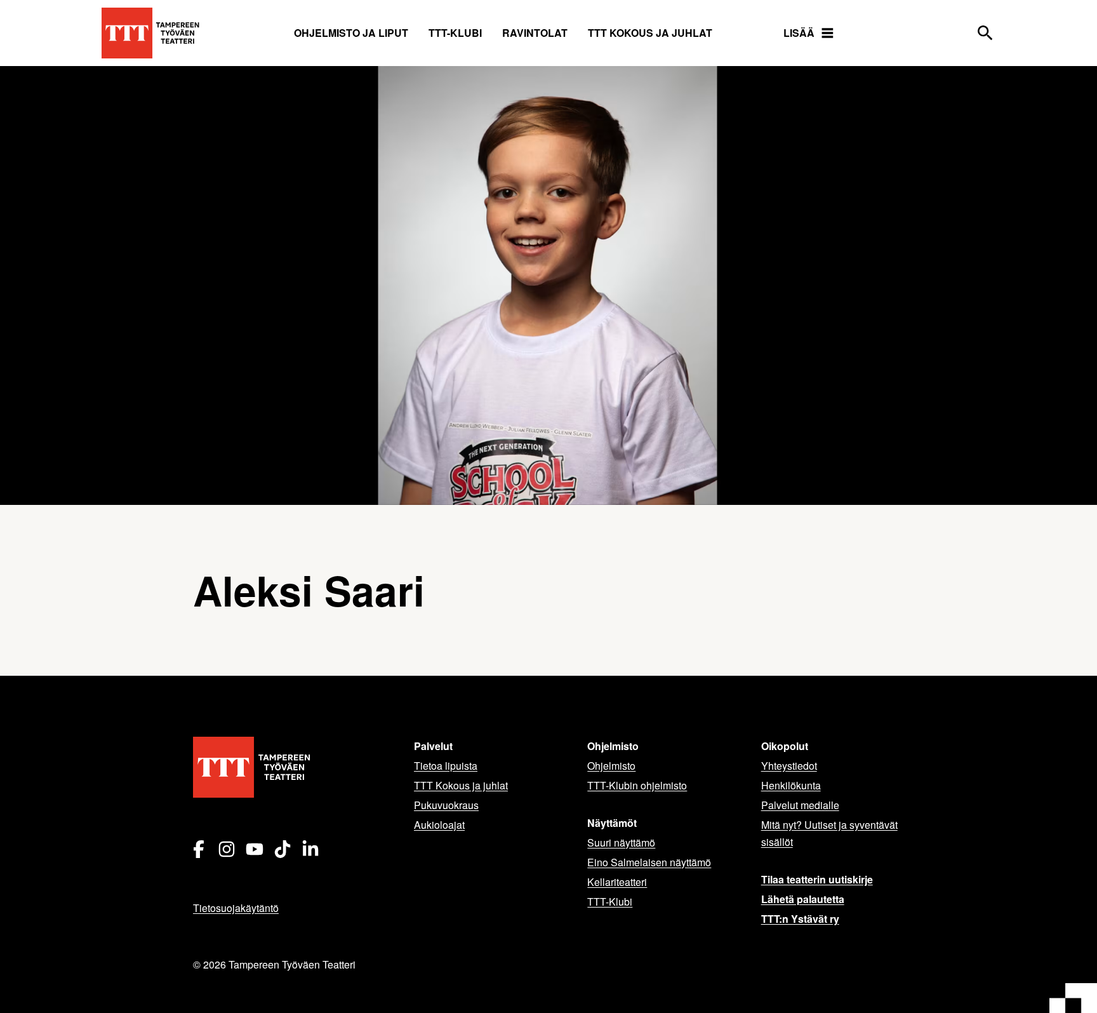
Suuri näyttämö (621, 842)
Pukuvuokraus (446, 805)
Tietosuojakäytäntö (236, 908)
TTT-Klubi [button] (455, 32)
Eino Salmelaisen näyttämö (649, 862)
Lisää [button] (798, 32)
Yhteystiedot (789, 765)
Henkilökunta (791, 785)
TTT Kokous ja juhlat (650, 32)
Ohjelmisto (611, 765)
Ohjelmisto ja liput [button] (351, 32)
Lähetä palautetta (802, 899)
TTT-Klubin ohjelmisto (637, 785)
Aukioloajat (439, 824)
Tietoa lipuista (445, 765)
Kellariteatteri (617, 882)
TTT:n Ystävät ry (800, 918)
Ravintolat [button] (535, 32)
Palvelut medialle (800, 805)
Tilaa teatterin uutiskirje (817, 879)
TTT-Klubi (609, 901)
